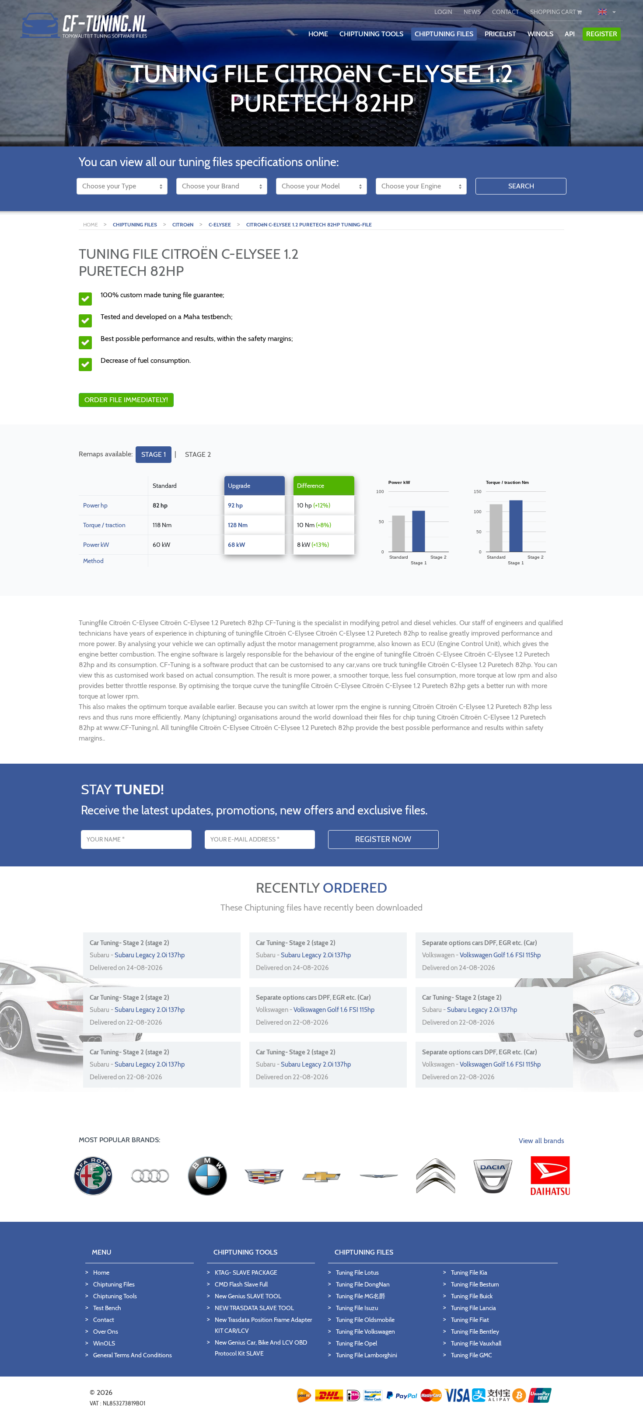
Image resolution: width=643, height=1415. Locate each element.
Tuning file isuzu (357, 1308)
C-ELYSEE (220, 224)
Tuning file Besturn (475, 1284)
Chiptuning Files (114, 1284)
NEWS (472, 12)
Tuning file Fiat (470, 1320)
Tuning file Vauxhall (476, 1343)
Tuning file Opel (356, 1343)
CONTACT (505, 12)
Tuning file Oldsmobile (365, 1320)
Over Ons (105, 1331)
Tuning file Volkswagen (365, 1331)
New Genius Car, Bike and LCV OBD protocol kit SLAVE (261, 1348)
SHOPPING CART (553, 12)
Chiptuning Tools (115, 1296)
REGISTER (601, 34)
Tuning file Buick (472, 1296)
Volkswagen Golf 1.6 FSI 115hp (500, 955)
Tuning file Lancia (473, 1308)
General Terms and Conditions (132, 1355)
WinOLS (540, 34)
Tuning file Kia (469, 1272)
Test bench (107, 1308)
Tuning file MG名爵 (360, 1296)
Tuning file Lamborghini (366, 1355)
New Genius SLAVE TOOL (248, 1296)
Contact (103, 1320)
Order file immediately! (126, 400)
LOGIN (443, 12)
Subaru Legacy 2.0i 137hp (150, 955)
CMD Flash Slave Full (241, 1284)
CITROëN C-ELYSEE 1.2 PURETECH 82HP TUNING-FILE (309, 224)
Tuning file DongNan (363, 1284)
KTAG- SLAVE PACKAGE (246, 1272)
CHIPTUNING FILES (444, 34)
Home (101, 1272)
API (570, 34)
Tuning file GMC (471, 1355)
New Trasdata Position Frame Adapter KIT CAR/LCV (263, 1325)
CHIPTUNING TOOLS (371, 34)
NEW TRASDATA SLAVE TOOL (254, 1308)
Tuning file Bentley (475, 1331)
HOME (318, 34)
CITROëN (182, 224)
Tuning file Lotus (357, 1272)
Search (521, 186)
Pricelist (500, 34)
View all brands (541, 1141)
